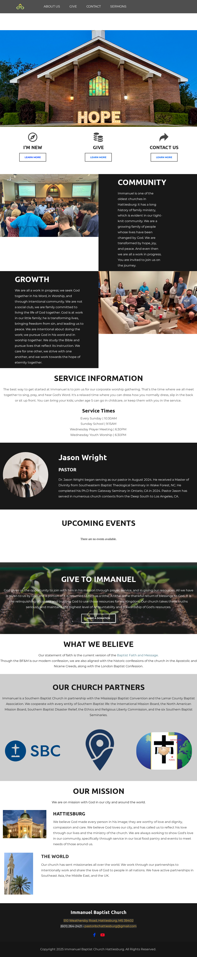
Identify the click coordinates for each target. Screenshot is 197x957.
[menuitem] (51, 6)
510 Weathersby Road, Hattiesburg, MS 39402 (98, 920)
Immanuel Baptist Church (98, 912)
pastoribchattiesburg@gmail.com (110, 926)
